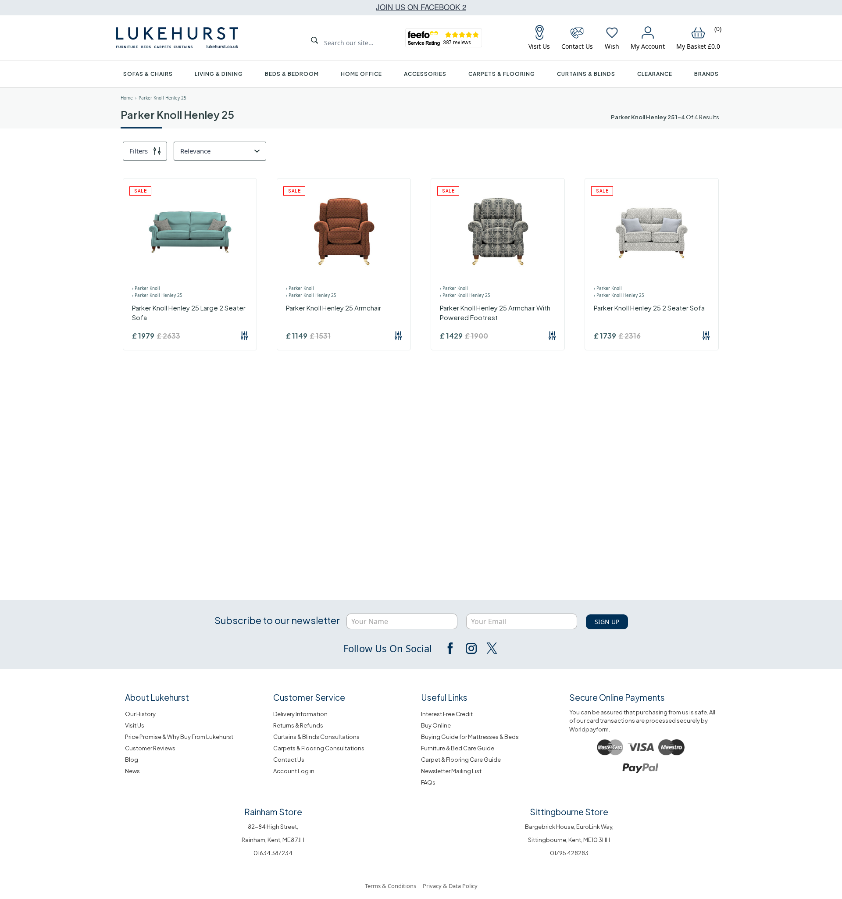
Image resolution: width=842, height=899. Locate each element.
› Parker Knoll (146, 288)
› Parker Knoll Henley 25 (157, 295)
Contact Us (288, 759)
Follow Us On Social (387, 648)
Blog (131, 759)
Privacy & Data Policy (450, 886)
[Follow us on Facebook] (451, 648)
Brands (706, 74)
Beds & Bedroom (292, 74)
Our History (140, 713)
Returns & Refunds (298, 725)
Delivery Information (300, 713)
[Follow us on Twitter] (491, 648)
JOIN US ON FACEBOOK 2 (421, 6)
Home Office (361, 74)
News (132, 770)
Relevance (195, 150)
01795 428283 (569, 852)
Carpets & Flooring (501, 74)
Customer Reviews (150, 748)
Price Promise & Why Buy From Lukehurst (179, 736)
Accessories (425, 74)
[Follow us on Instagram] (471, 648)
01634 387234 (273, 852)
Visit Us (134, 725)
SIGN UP (607, 621)
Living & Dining (219, 74)
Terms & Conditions (390, 886)
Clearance (654, 74)
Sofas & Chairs (148, 74)
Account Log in (293, 770)
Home (127, 98)
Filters (138, 150)
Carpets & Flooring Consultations (318, 748)
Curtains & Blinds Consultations (316, 736)
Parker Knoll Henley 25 (162, 98)
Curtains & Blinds (586, 74)
